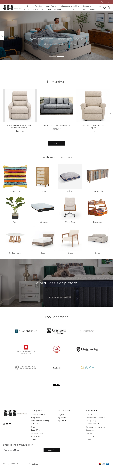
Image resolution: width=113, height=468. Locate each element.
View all (56, 143)
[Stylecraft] (56, 367)
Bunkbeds (97, 222)
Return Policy (90, 436)
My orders (62, 418)
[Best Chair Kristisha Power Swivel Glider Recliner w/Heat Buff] (20, 105)
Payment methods (92, 424)
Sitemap (89, 433)
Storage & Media (37, 433)
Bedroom (34, 424)
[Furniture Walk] (12, 8)
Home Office (35, 430)
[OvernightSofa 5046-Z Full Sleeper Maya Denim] (56, 105)
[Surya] (87, 367)
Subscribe (52, 450)
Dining (33, 427)
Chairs (70, 253)
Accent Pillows (15, 191)
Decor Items (35, 436)
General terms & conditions (96, 418)
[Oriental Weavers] (26, 367)
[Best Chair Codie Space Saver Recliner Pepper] (93, 105)
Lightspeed (35, 464)
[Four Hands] (26, 349)
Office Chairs (70, 222)
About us (89, 415)
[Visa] (103, 464)
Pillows (70, 191)
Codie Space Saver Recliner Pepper (93, 126)
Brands (92, 9)
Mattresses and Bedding (40, 421)
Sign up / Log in (105, 2)
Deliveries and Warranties (95, 427)
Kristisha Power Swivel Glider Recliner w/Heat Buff (19, 126)
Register (61, 415)
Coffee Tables (15, 253)
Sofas (97, 253)
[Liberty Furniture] (87, 349)
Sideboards (98, 191)
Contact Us (90, 430)
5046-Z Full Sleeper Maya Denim (56, 125)
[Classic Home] (26, 331)
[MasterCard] (100, 464)
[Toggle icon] (100, 8)
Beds (42, 253)
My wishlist (62, 421)
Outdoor (34, 439)
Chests (43, 191)
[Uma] (56, 385)
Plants (15, 222)
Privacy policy (91, 421)
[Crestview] (56, 331)
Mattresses (43, 222)
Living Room (35, 418)
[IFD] (56, 349)
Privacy (88, 439)
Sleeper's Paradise (38, 415)
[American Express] (107, 464)
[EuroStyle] (87, 331)
